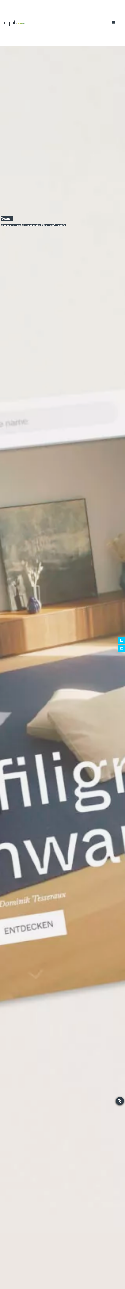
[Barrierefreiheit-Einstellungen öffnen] (120, 1101)
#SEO (44, 225)
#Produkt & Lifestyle (31, 225)
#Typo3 (52, 225)
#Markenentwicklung (11, 225)
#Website (61, 225)
